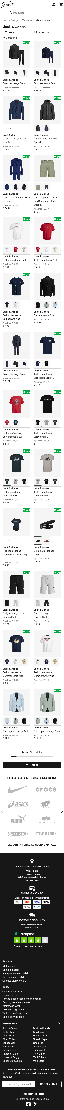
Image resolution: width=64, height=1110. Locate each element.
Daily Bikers (8, 1032)
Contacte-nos (32, 871)
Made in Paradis (41, 1028)
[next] (62, 811)
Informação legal (11, 1006)
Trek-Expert (39, 1053)
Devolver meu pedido (13, 977)
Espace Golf (8, 1042)
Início (5, 20)
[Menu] (3, 12)
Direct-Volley (9, 1039)
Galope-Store (9, 1050)
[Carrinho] (61, 4)
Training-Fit (39, 1050)
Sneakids (38, 1042)
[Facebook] (28, 1105)
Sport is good (40, 1046)
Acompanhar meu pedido (15, 973)
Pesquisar (18, 12)
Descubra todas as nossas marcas (32, 845)
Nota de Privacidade (13, 1016)
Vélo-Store (38, 1061)
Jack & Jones (10, 79)
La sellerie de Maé (12, 1061)
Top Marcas (27, 20)
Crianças (15, 20)
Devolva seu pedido (32, 927)
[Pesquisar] (11, 12)
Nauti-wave (39, 1032)
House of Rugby (10, 1057)
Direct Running (10, 1035)
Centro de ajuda (10, 969)
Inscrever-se (49, 1084)
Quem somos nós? (12, 991)
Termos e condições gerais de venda (21, 998)
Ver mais (32, 765)
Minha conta (8, 966)
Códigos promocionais (14, 980)
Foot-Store (8, 1046)
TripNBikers (39, 1057)
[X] (35, 1105)
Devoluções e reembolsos (16, 1002)
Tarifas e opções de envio (15, 1013)
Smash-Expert (40, 1039)
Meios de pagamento (13, 1009)
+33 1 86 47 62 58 (32, 880)
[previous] (2, 811)
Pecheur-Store (40, 1035)
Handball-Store (10, 1053)
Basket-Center (10, 1028)
